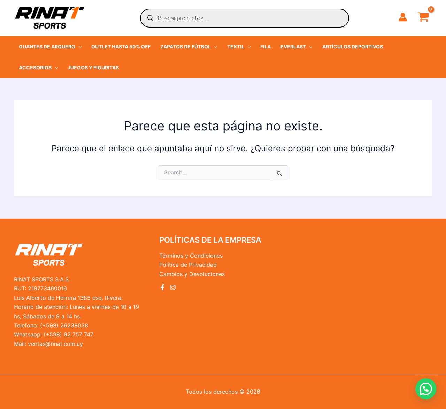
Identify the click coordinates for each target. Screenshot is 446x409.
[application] (78, 46)
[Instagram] (173, 287)
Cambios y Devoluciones (192, 274)
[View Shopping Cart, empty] (423, 18)
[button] (50, 46)
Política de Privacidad (188, 264)
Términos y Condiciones (191, 255)
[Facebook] (162, 287)
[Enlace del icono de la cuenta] (402, 17)
